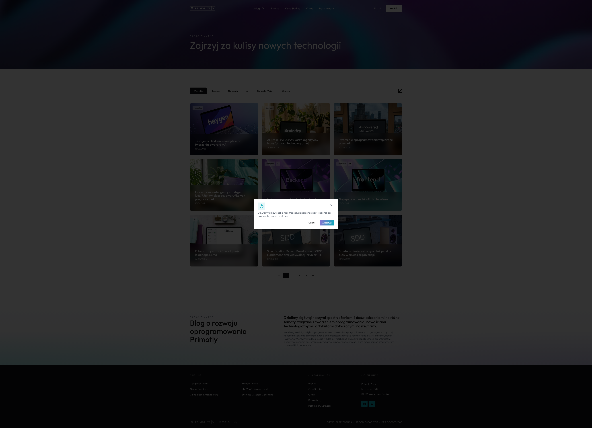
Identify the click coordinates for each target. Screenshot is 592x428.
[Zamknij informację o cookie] (331, 205)
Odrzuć (311, 222)
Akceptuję (327, 222)
